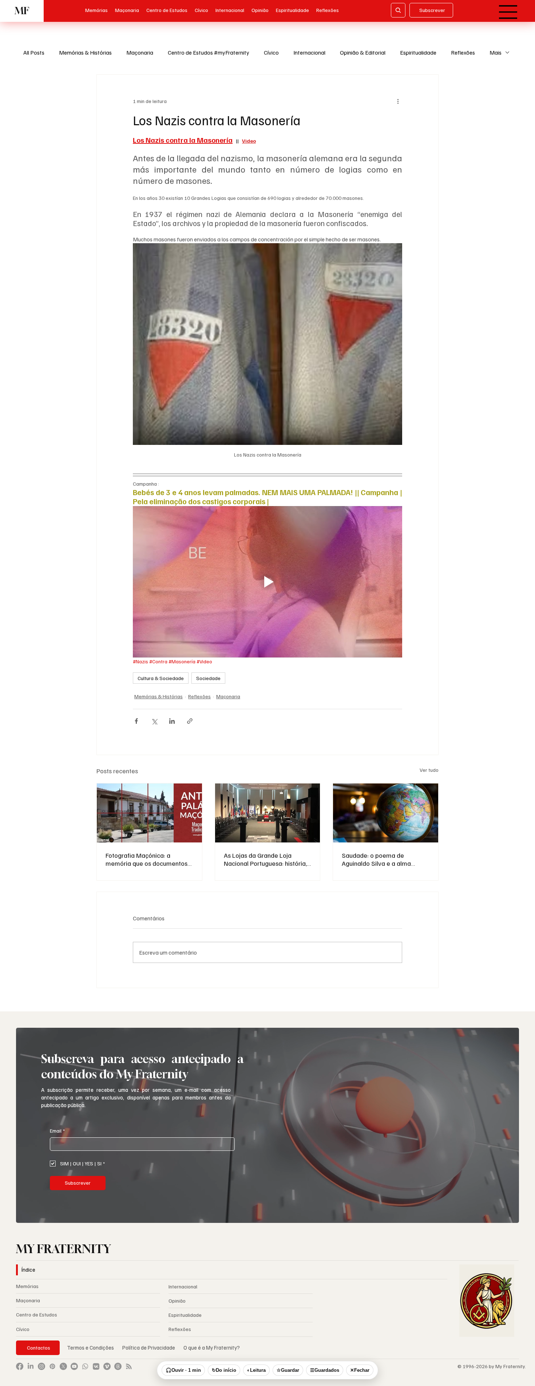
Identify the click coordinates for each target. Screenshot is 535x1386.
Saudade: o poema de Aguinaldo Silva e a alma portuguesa (376, 859)
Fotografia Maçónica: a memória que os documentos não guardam (146, 859)
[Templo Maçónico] (267, 812)
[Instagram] (41, 1366)
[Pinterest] (52, 1366)
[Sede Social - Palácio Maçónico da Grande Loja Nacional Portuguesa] (149, 812)
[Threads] (118, 1366)
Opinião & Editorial (362, 52)
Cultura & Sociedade (161, 678)
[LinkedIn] (30, 1366)
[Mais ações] (397, 100)
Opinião (177, 1301)
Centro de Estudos (36, 1314)
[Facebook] (19, 1366)
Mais (496, 52)
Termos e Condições (90, 1347)
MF (22, 10)
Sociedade (208, 678)
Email (57, 1131)
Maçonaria (139, 52)
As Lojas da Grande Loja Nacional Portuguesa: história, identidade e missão (265, 859)
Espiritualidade (418, 52)
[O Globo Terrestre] (385, 812)
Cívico (271, 52)
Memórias (27, 1286)
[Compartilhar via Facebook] (136, 721)
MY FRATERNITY (63, 1249)
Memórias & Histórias (85, 52)
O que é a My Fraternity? (211, 1347)
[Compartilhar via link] (189, 721)
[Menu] (508, 12)
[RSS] (128, 1366)
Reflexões (463, 52)
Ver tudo (429, 770)
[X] (63, 1366)
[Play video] (267, 582)
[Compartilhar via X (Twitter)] (154, 721)
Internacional (309, 52)
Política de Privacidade (149, 1347)
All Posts (33, 52)
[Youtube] (74, 1366)
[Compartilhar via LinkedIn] (172, 721)
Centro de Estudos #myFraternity (208, 52)
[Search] (398, 10)
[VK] (96, 1366)
